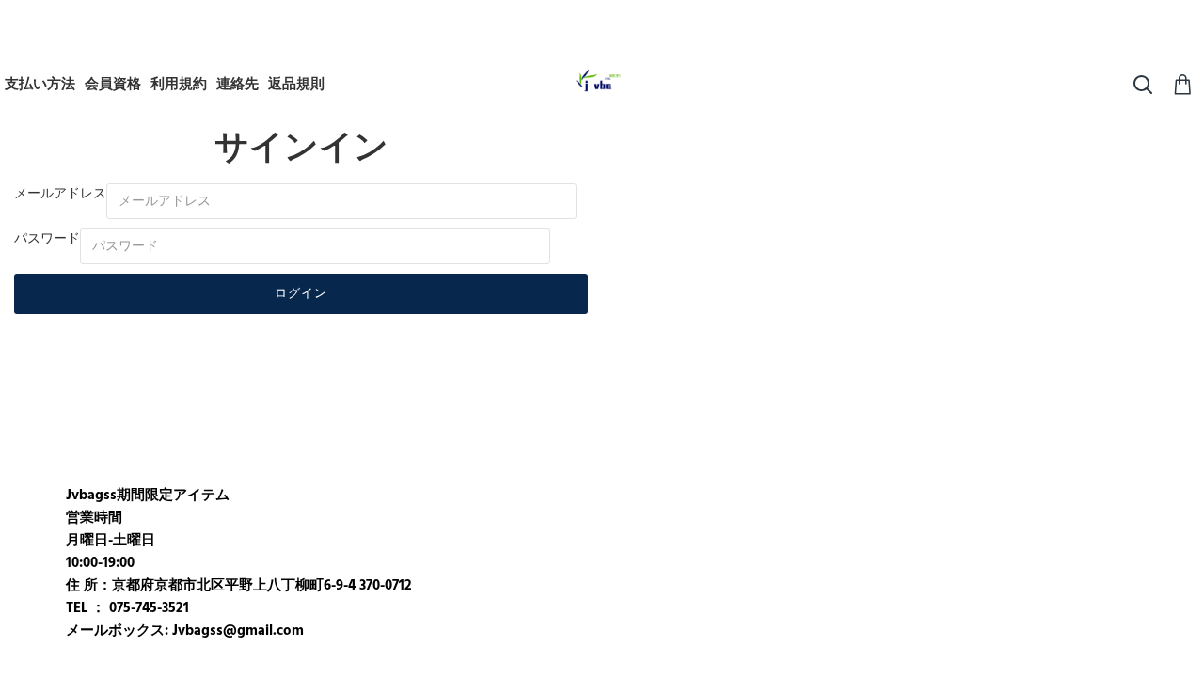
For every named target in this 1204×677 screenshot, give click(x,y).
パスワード (47, 238)
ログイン (301, 293)
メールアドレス (60, 193)
